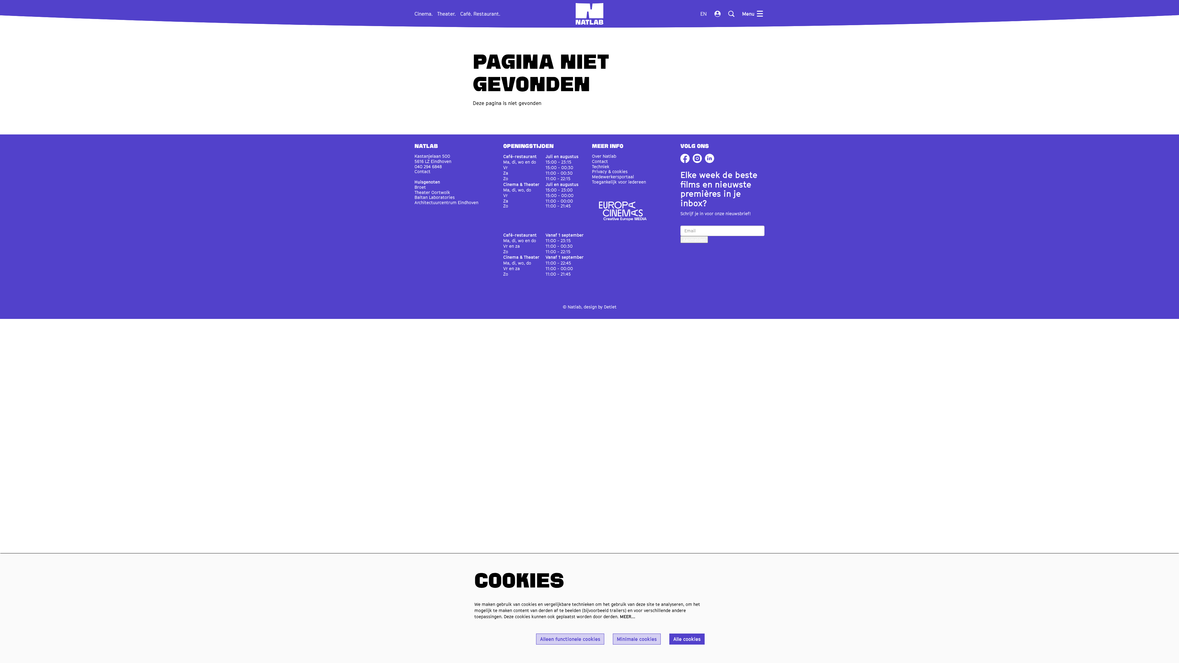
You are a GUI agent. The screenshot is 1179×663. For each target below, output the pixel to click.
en (703, 13)
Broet (420, 187)
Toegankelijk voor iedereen (619, 181)
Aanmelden (694, 239)
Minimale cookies (637, 639)
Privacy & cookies (610, 171)
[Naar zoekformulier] (731, 13)
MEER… (627, 616)
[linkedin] (709, 158)
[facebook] (685, 158)
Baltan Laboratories (434, 197)
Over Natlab (604, 156)
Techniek (600, 166)
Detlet (610, 306)
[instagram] (697, 158)
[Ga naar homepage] (589, 14)
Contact (422, 171)
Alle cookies (687, 639)
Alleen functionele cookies (570, 639)
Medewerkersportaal (613, 176)
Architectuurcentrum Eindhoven (446, 202)
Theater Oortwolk (432, 192)
